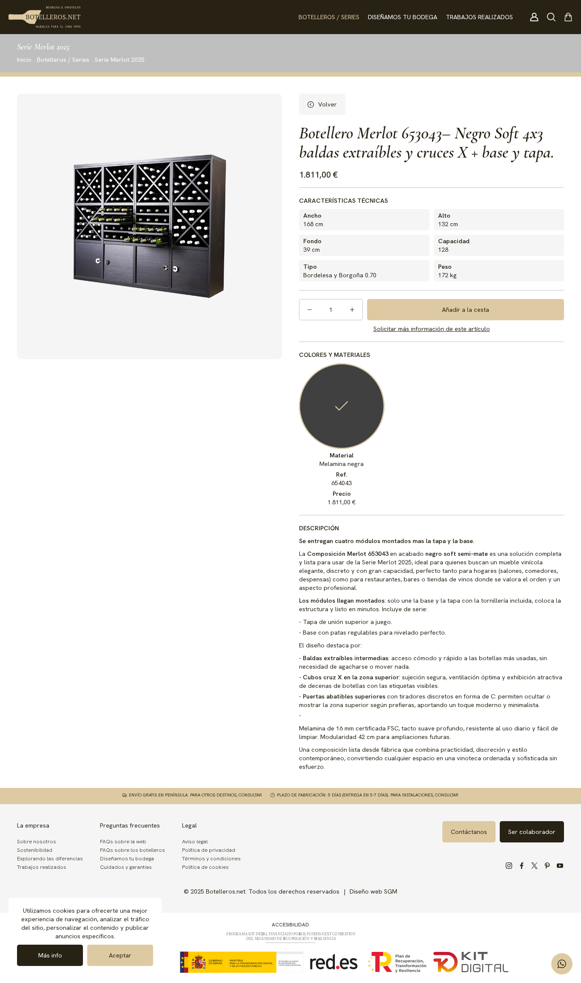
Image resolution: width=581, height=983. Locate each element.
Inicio (24, 59)
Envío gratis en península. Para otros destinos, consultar (195, 795)
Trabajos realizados (479, 17)
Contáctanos (469, 832)
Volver (327, 104)
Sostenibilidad (34, 850)
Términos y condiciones (211, 858)
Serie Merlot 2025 (120, 59)
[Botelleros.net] (44, 17)
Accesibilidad (290, 924)
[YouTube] (559, 866)
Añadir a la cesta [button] (465, 309)
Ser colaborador (531, 832)
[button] (551, 17)
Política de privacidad (208, 850)
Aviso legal (195, 841)
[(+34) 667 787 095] (561, 963)
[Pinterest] (547, 866)
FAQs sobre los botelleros (132, 850)
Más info (50, 955)
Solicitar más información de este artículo (431, 329)
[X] (534, 866)
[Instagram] (508, 866)
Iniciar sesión (534, 17)
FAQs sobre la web (123, 841)
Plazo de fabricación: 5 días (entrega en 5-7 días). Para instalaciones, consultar (368, 795)
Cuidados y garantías (126, 867)
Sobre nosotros (36, 841)
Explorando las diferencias (50, 858)
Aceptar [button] (120, 955)
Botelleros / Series (329, 17)
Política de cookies (205, 867)
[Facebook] (521, 866)
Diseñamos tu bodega (402, 17)
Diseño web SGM (373, 891)
